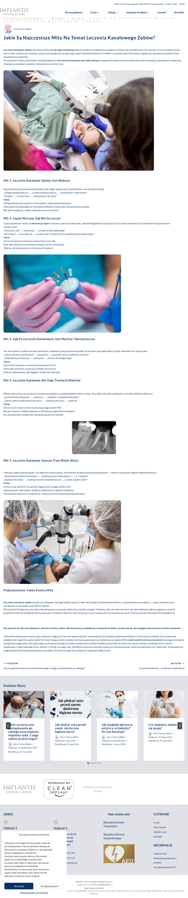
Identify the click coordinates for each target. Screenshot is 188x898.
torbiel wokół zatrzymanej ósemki (145, 639)
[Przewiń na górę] (181, 894)
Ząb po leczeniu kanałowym (18, 241)
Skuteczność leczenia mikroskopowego (23, 407)
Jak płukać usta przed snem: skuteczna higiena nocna (70, 728)
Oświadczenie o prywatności (34, 892)
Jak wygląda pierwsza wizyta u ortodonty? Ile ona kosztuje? (117, 728)
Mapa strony (160, 853)
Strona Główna (24, 18)
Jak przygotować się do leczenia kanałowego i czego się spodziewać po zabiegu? (44, 665)
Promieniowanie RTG (165, 867)
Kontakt (179, 12)
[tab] (88, 763)
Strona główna (73, 12)
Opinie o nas (160, 831)
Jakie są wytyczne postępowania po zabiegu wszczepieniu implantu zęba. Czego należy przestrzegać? (23, 731)
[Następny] (179, 725)
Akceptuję (19, 886)
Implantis (11, 609)
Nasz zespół (160, 827)
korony (52, 368)
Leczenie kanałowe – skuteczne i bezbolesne (161, 665)
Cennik (161, 12)
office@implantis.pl (67, 862)
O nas (157, 822)
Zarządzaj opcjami (49, 886)
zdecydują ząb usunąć (84, 612)
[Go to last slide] (8, 725)
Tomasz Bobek (25, 29)
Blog (58, 18)
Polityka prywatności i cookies (165, 860)
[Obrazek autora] (8, 28)
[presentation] (24, 704)
